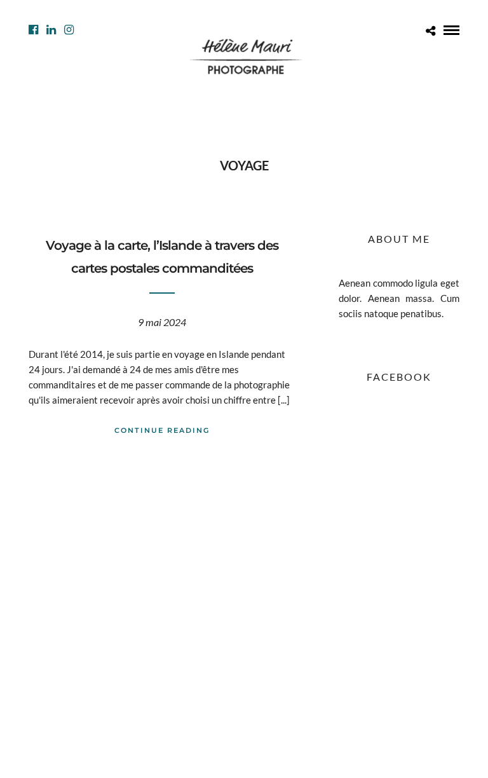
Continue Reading (162, 430)
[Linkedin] (51, 30)
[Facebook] (33, 30)
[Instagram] (69, 30)
